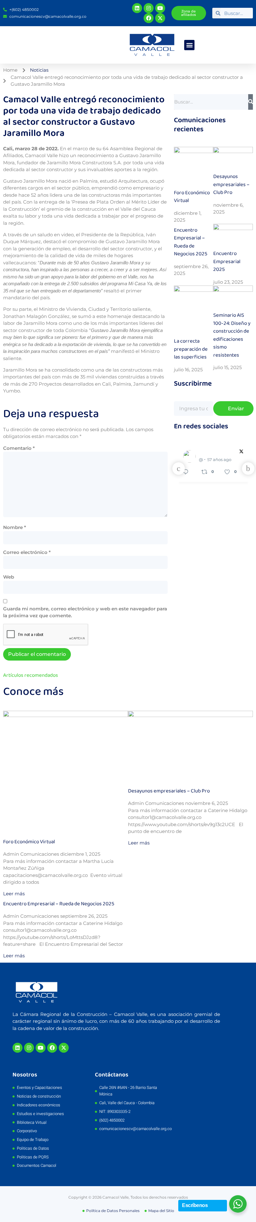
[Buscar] (250, 102)
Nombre (14, 527)
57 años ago (219, 459)
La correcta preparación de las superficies (191, 349)
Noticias (39, 70)
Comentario (19, 448)
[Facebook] (149, 18)
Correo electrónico (27, 552)
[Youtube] (160, 8)
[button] (189, 45)
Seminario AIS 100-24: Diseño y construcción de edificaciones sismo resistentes (231, 335)
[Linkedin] (137, 8)
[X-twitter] (160, 18)
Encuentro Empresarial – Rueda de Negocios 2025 (190, 242)
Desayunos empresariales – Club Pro (231, 184)
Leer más (14, 894)
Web (8, 577)
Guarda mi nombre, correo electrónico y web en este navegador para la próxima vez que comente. (85, 612)
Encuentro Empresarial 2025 (226, 261)
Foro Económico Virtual (192, 197)
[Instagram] (149, 8)
